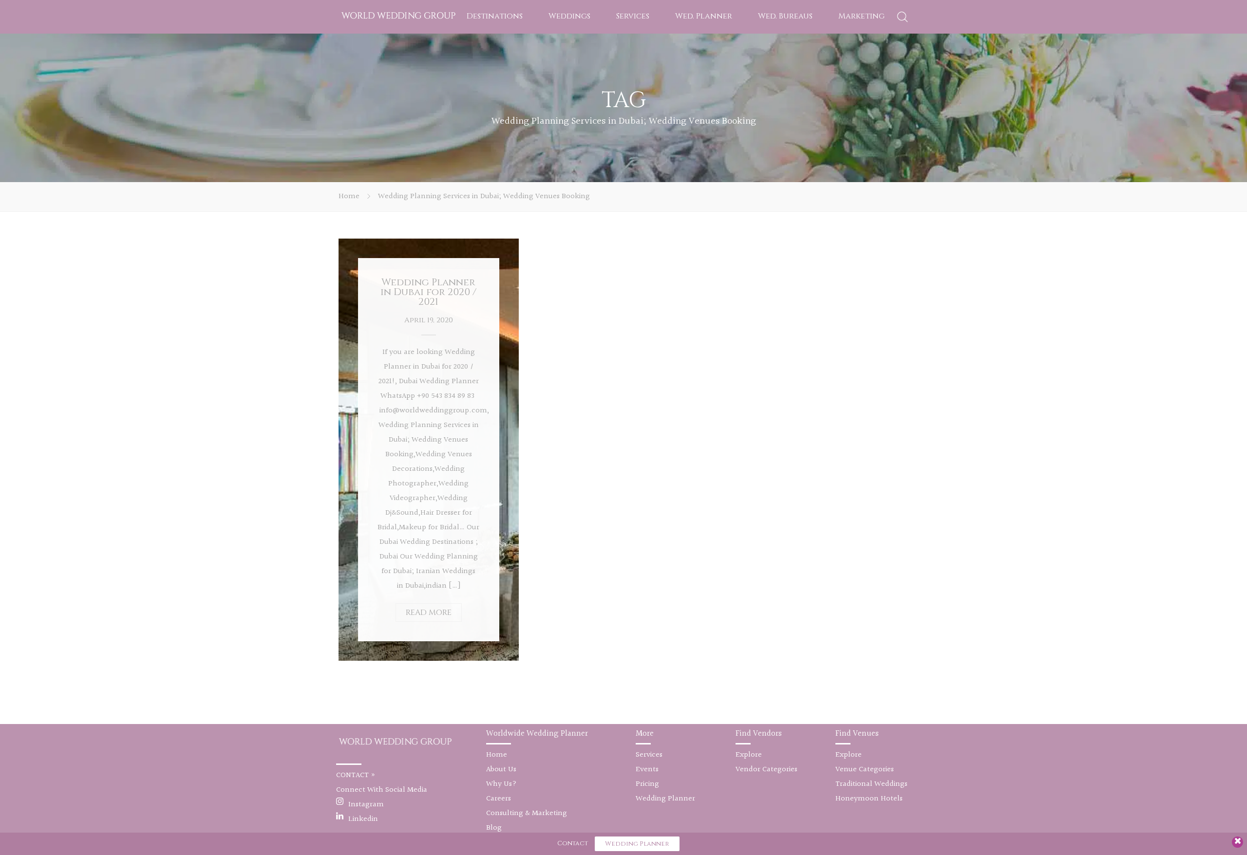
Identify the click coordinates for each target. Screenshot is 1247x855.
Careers (498, 799)
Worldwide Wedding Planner (537, 733)
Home (349, 196)
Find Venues (857, 733)
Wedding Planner (665, 799)
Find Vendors (759, 733)
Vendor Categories (766, 769)
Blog (494, 828)
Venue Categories (864, 769)
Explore (749, 755)
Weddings (569, 16)
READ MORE (429, 612)
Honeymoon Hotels (869, 799)
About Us (501, 769)
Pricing (647, 784)
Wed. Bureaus (785, 16)
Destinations (495, 16)
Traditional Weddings (871, 784)
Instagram (366, 805)
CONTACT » (356, 775)
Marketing (861, 16)
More (645, 733)
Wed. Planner (703, 16)
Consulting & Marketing (526, 813)
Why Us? (501, 784)
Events (647, 769)
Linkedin (363, 819)
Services (632, 16)
